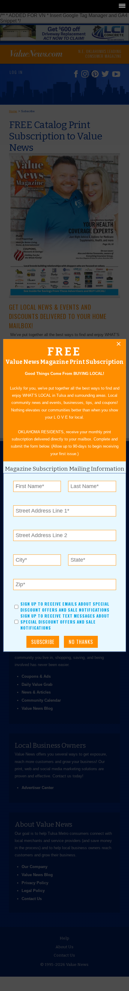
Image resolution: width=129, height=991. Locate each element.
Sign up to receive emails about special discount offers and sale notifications (65, 607)
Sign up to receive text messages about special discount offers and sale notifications (65, 622)
